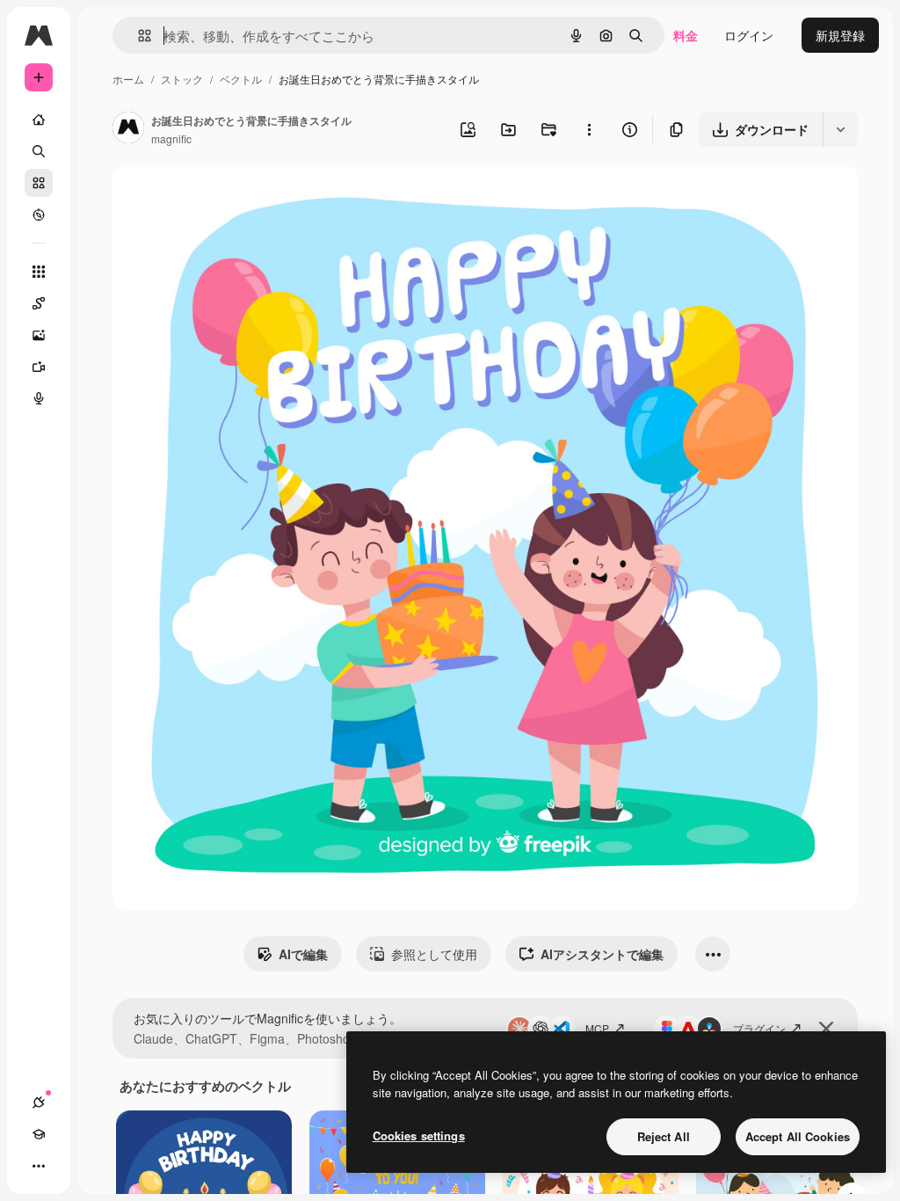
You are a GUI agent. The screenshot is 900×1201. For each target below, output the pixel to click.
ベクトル (241, 78)
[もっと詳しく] (39, 214)
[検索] (39, 151)
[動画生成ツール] (39, 367)
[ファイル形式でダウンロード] (840, 129)
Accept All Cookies (797, 1136)
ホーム (128, 78)
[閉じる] (826, 1028)
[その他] (39, 1166)
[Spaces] (39, 303)
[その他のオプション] (588, 129)
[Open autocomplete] (137, 35)
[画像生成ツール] (39, 335)
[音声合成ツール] (39, 398)
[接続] (39, 1102)
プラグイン (759, 1028)
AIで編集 (303, 954)
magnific (171, 138)
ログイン (748, 35)
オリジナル (233, 198)
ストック (182, 78)
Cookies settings (419, 1135)
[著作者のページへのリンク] (128, 129)
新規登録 (840, 35)
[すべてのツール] (39, 272)
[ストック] (39, 183)
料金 (685, 35)
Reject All (663, 1136)
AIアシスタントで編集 (602, 954)
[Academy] (39, 1134)
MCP (597, 1028)
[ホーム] (39, 120)
